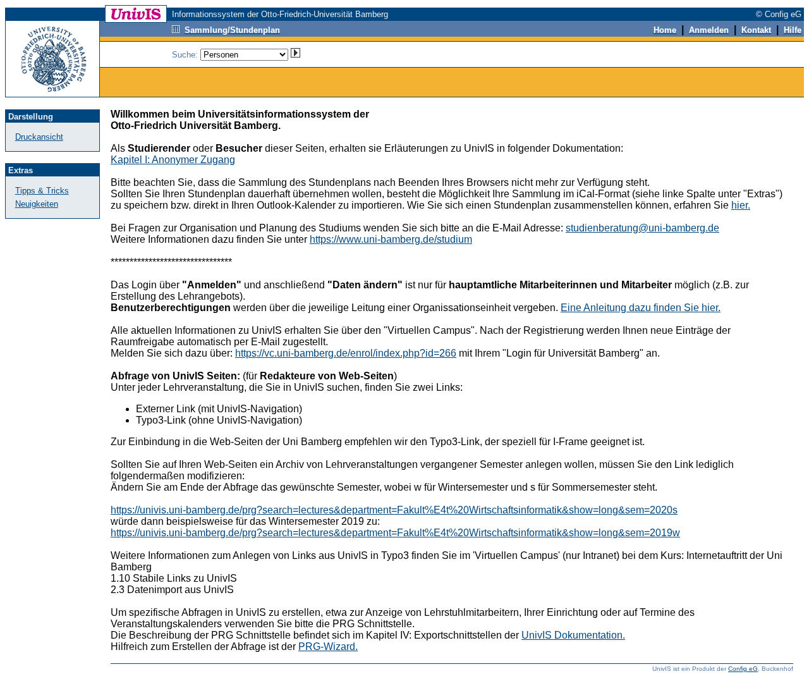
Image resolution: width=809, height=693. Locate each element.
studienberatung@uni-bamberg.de (642, 228)
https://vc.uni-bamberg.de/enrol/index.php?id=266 (345, 353)
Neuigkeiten (36, 204)
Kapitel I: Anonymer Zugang (173, 159)
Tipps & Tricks (42, 190)
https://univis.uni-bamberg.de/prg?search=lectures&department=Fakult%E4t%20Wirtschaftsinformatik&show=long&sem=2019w (395, 532)
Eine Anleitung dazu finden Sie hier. (641, 307)
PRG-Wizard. (328, 646)
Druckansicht (39, 137)
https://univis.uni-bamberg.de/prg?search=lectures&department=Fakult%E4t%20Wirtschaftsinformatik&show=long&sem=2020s (394, 510)
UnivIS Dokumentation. (573, 635)
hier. (740, 205)
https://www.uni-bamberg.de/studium (391, 239)
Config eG (743, 668)
